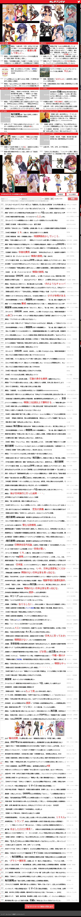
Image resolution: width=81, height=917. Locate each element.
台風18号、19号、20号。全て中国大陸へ (56, 147)
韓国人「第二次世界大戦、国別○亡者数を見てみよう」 (22, 501)
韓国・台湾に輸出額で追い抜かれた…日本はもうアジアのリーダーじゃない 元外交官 (32, 805)
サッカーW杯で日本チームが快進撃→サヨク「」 (25, 548)
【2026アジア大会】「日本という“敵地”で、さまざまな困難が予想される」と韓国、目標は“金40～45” (37, 781)
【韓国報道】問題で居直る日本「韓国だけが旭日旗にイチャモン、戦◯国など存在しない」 (36, 425)
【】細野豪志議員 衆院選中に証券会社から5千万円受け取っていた (30, 516)
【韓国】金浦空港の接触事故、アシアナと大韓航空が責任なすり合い (26, 616)
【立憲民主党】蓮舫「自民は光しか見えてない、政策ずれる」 (24, 438)
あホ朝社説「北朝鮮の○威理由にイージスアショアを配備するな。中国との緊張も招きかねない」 (35, 537)
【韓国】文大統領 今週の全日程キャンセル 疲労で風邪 (23, 224)
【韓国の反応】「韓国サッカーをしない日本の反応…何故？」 (28, 690)
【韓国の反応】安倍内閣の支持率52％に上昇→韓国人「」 (28, 667)
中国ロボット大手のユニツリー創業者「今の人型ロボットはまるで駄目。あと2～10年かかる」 (34, 770)
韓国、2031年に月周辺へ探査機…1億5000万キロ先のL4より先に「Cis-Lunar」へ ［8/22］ (33, 892)
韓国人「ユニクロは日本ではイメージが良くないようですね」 (24, 600)
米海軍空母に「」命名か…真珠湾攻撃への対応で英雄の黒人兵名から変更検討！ (34, 821)
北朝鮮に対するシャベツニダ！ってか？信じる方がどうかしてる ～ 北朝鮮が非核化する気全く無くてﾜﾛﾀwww (40, 208)
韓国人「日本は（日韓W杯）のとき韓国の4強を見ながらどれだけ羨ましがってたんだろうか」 (38, 718)
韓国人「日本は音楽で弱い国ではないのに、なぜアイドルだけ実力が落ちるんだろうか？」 (33, 699)
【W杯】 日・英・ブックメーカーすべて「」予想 (26, 271)
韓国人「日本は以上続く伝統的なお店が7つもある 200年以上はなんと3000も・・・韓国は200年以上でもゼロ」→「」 (21, 104)
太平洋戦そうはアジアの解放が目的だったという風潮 (21, 497)
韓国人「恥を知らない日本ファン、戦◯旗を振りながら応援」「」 (40, 283)
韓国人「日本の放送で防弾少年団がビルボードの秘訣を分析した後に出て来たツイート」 (34, 489)
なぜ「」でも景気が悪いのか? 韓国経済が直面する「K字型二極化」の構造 (33, 737)
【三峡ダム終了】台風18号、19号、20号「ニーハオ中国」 (23, 845)
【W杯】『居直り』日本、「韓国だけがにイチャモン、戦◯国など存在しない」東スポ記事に (40, 584)
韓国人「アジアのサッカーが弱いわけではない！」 (21, 319)
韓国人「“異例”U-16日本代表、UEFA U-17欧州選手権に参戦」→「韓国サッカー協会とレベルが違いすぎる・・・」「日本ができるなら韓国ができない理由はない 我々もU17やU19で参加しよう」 (24, 96)
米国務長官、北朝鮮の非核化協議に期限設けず (19, 687)
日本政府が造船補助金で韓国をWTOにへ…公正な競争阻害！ (26, 592)
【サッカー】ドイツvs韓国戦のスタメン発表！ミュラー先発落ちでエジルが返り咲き (31, 220)
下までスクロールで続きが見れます (39, 906)
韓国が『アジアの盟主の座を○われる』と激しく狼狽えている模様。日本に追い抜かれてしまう (34, 382)
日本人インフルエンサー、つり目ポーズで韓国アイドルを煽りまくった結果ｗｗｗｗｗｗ (32, 750)
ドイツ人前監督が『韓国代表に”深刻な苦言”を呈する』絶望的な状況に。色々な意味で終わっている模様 (37, 343)
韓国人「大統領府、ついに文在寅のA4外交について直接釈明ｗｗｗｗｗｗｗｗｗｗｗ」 (32, 390)
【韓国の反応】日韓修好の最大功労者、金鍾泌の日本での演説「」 (40, 635)
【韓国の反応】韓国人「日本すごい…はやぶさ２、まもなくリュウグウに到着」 (30, 513)
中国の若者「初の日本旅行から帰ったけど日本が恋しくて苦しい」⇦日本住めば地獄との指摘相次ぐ (35, 801)
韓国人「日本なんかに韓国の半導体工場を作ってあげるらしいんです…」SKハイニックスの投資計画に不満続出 (21, 86)
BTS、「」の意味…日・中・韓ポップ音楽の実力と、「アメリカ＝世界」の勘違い (38, 860)
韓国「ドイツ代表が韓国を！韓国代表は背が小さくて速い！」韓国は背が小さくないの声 (35, 303)
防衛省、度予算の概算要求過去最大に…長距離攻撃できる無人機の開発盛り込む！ (34, 741)
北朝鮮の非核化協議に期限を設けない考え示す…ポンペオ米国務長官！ (27, 485)
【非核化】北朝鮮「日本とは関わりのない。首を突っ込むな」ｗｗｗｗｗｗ (28, 450)
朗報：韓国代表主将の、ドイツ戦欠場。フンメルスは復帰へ (30, 706)
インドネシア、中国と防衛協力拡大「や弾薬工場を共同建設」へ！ (30, 785)
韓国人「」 (25, 493)
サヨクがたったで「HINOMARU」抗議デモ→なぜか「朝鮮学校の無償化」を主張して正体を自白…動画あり (41, 627)
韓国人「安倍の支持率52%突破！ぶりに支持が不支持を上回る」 (28, 631)
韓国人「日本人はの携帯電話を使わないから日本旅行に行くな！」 (28, 620)
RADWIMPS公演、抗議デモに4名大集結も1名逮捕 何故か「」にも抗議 (38, 580)
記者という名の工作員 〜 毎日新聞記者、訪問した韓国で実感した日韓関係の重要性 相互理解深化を (37, 864)
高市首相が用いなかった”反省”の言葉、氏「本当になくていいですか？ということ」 (33, 900)
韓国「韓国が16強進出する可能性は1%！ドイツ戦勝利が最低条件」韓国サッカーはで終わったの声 (39, 244)
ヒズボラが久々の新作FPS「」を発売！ (24, 524)
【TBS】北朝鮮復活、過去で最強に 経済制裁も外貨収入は (27, 765)
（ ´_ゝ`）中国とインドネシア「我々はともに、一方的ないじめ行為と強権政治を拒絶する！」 (34, 825)
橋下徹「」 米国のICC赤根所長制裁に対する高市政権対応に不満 (36, 828)
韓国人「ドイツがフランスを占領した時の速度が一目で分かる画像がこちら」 (29, 454)
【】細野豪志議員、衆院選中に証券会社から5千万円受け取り (28, 540)
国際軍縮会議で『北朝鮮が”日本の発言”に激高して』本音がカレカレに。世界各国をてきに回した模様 (36, 529)
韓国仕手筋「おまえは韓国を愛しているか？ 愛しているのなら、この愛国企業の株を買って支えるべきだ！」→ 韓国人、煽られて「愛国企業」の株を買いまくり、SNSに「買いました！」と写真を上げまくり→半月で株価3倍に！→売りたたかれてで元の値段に (63, 52)
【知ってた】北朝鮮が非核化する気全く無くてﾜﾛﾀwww (22, 367)
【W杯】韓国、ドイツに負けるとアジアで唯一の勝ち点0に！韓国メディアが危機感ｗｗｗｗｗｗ (35, 359)
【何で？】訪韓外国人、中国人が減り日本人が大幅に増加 (23, 386)
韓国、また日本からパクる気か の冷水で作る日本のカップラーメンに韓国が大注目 (24, 71)
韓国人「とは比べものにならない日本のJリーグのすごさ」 (27, 595)
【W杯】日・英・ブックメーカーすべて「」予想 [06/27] (28, 255)
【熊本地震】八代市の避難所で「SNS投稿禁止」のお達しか (23, 809)
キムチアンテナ (43, 1)
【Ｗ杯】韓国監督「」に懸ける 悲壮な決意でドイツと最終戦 (26, 232)
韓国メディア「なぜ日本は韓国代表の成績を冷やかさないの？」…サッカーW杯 (30, 647)
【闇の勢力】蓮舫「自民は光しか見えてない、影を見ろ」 (23, 422)
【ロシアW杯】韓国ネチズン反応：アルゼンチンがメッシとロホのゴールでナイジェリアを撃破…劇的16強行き (39, 521)
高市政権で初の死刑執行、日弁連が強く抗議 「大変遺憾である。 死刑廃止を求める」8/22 (33, 754)
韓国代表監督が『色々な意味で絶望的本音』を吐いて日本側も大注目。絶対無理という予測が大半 (35, 560)
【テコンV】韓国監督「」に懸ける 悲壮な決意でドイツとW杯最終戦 (29, 552)
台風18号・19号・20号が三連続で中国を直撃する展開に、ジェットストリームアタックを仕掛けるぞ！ (37, 774)
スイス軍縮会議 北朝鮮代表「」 (32, 588)
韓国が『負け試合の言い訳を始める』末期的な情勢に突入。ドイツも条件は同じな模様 (34, 477)
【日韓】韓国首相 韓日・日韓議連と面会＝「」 (32, 236)
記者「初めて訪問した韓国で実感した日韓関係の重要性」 (27, 880)
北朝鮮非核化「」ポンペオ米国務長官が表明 (25, 639)
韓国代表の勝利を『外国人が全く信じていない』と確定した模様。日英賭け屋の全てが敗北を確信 (35, 434)
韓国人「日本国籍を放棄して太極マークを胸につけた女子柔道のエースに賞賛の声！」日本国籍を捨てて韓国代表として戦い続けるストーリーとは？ (21, 63)
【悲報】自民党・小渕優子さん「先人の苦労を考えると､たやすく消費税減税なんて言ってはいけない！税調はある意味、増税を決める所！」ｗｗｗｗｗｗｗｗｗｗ (60, 126)
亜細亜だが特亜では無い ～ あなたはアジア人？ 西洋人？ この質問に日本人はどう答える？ (35, 280)
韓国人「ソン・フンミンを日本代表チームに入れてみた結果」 (24, 624)
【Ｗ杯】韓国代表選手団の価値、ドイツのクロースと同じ (25, 216)
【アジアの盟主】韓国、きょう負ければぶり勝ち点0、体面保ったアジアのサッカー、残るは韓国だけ (39, 259)
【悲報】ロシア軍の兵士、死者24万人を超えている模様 (22, 813)
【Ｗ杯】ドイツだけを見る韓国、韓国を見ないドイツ (21, 347)
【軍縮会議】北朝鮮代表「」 (30, 572)
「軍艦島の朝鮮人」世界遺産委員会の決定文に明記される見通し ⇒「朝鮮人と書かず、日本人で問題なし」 (41, 659)
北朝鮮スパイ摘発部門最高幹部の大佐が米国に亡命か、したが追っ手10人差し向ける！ (38, 651)
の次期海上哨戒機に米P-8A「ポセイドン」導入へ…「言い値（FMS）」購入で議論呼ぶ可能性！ (38, 307)
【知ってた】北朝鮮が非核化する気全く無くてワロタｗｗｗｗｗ (25, 355)
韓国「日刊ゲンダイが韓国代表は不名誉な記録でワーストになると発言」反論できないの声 (35, 212)
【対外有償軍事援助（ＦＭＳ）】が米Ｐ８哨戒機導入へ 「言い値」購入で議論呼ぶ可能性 (36, 299)
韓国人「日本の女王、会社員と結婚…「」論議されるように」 (33, 378)
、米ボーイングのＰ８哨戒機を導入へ (20, 679)
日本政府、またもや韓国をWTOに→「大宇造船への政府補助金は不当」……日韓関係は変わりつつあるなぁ (40, 702)
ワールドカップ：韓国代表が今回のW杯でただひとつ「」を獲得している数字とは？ (33, 682)
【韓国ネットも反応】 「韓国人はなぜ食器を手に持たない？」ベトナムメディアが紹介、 (24, 139)
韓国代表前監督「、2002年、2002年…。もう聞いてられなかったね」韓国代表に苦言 (35, 275)
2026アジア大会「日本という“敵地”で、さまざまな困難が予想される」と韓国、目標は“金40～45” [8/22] (38, 849)
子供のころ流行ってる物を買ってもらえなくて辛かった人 (23, 410)
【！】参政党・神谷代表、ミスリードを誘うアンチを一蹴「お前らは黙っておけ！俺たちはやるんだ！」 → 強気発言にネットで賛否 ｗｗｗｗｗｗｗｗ (60, 131)
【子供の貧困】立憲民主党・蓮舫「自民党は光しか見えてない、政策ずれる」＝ (34, 461)
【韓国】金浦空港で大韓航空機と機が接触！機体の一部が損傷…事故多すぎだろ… (34, 608)
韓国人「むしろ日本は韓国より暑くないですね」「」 (38, 568)
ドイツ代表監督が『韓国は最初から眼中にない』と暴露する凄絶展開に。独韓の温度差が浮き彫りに (36, 268)
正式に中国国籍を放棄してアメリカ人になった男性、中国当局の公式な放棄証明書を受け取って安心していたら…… (40, 868)
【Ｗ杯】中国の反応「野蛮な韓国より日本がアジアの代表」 (23, 371)
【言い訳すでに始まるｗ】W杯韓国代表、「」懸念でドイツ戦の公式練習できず (35, 508)
